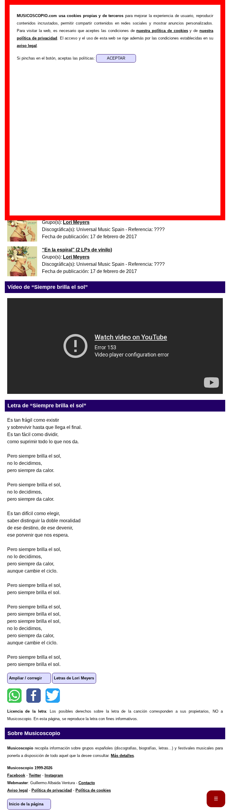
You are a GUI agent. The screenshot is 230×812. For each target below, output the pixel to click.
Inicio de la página (26, 804)
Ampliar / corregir (25, 678)
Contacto (86, 783)
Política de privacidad (51, 790)
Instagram (54, 775)
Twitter (53, 695)
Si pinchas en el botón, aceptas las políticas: (56, 58)
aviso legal (27, 45)
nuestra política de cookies (162, 30)
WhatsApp (14, 695)
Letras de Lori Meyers (74, 678)
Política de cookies (93, 790)
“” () (77, 249)
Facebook (33, 695)
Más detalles (122, 755)
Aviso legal (17, 790)
